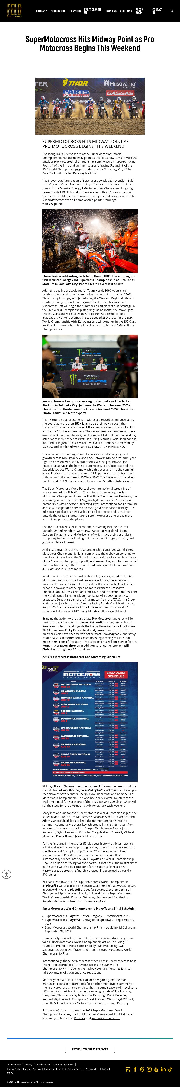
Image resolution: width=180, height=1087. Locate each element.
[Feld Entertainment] (14, 16)
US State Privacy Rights (70, 1069)
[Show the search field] (171, 11)
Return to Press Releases (90, 1049)
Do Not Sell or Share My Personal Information (31, 1069)
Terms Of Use (14, 1064)
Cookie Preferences (63, 1064)
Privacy (28, 1064)
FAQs (105, 1069)
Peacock (66, 938)
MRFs (10, 1073)
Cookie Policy (43, 1064)
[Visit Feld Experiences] (128, 1069)
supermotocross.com (106, 1018)
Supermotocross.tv (120, 961)
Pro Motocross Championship (97, 1014)
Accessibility (92, 1069)
